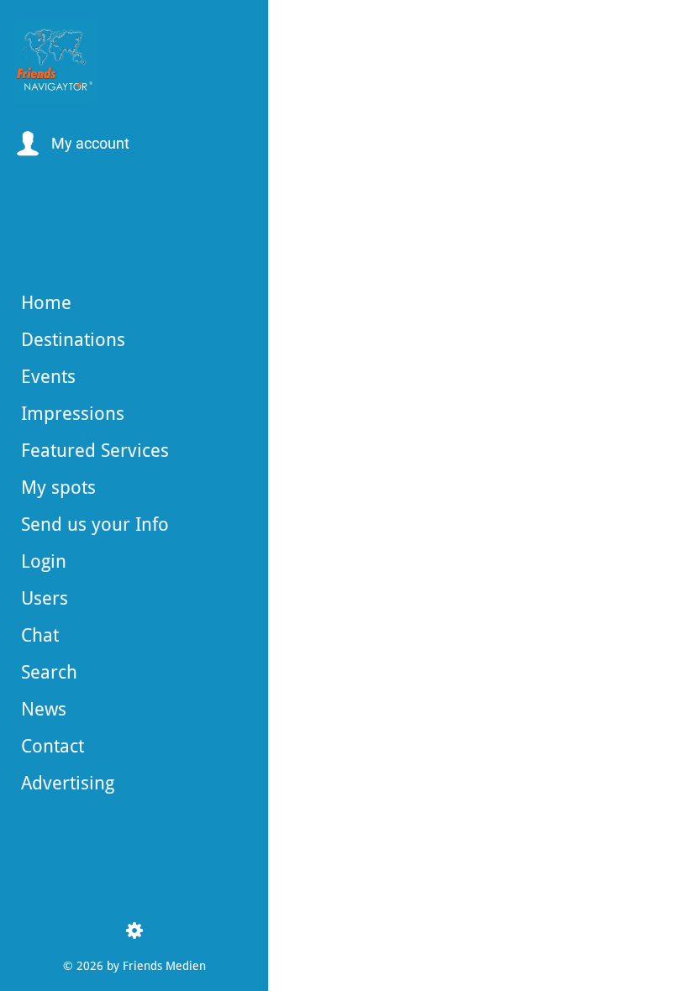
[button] (71, 143)
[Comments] (655, 967)
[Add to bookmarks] (615, 967)
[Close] (296, 27)
